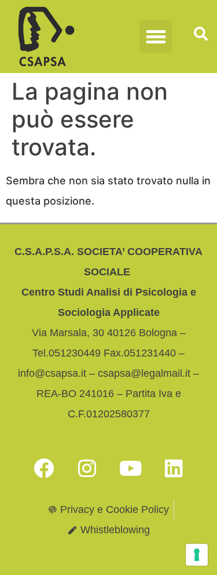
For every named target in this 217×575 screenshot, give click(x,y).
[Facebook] (43, 467)
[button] (155, 36)
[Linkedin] (173, 467)
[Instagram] (87, 467)
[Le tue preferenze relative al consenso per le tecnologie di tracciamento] (197, 555)
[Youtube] (130, 467)
